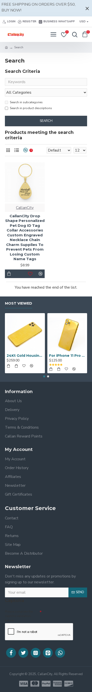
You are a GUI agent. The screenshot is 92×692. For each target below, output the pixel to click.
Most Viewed (18, 303)
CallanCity (25, 207)
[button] (44, 376)
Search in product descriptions (31, 108)
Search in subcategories (26, 102)
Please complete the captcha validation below (19, 616)
